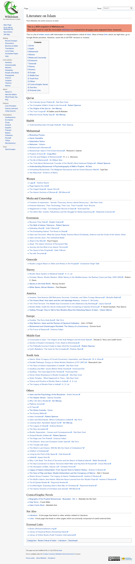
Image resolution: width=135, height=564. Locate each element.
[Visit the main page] (11, 10)
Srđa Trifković (51, 228)
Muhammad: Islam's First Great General (46, 151)
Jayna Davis (104, 304)
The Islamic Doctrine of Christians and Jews (47, 489)
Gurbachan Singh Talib (89, 264)
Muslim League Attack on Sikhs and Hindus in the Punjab (53, 264)
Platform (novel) (36, 404)
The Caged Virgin (36, 189)
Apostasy (8, 62)
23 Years (33, 407)
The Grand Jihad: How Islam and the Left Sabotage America (54, 300)
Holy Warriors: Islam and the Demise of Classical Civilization (54, 323)
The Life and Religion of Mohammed (44, 157)
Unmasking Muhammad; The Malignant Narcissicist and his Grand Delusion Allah (63, 170)
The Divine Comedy (37, 410)
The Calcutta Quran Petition (41, 102)
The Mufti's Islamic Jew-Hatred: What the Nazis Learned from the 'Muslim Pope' (62, 479)
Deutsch (8, 125)
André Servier (72, 394)
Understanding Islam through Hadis (44, 125)
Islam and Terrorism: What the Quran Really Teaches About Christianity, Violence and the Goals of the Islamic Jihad (77, 234)
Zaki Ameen (64, 454)
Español (8, 128)
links (106, 34)
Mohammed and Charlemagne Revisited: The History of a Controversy (58, 326)
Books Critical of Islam (47, 540)
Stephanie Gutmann (104, 212)
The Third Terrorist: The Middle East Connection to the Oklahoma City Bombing (62, 304)
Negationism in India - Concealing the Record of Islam (51, 209)
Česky (7, 122)
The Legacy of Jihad (37, 426)
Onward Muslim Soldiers (39, 435)
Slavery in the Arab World (39, 284)
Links (31, 518)
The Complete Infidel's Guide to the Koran (46, 105)
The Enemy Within (37, 413)
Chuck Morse (103, 464)
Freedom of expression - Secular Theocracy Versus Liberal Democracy (59, 202)
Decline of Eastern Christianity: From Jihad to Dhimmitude (53, 343)
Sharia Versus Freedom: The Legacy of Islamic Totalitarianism (55, 476)
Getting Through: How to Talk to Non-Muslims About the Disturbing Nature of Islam (63, 310)
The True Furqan (36, 111)
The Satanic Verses (37, 398)
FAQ (6, 100)
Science (8, 78)
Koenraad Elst (84, 209)
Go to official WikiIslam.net (8, 28)
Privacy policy (30, 558)
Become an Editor (11, 46)
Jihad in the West (36, 241)
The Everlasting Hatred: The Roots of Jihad (47, 231)
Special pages (10, 149)
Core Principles (10, 106)
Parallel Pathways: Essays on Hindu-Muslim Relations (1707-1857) (57, 362)
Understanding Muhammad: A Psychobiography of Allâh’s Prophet (56, 166)
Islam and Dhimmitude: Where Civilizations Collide (50, 420)
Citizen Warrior (106, 310)
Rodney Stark (75, 349)
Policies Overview (11, 108)
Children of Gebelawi (38, 451)
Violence (8, 83)
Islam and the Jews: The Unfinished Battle (46, 238)
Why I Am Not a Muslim (39, 401)
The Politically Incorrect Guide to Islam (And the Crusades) (53, 346)
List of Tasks (9, 51)
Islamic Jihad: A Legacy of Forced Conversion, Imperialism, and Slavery (59, 359)
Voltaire (42, 144)
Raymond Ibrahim (58, 482)
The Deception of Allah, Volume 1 (43, 467)
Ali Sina (89, 166)
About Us (8, 92)
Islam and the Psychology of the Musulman (47, 394)
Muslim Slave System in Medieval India (45, 274)
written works (44, 34)
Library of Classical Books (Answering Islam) (47, 532)
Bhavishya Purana (37, 135)
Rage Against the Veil (38, 186)
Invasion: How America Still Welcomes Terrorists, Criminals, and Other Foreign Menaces (66, 297)
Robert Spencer (74, 105)
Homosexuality (10, 65)
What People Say (11, 97)
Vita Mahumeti (35, 173)
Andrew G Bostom (96, 470)
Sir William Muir (56, 160)
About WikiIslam (41, 558)
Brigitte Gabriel (55, 222)
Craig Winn (51, 154)
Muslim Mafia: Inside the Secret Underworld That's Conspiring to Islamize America (63, 307)
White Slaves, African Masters (41, 287)
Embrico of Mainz (50, 173)
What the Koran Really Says (41, 115)
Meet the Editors (11, 94)
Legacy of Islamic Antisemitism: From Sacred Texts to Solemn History (58, 470)
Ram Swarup (67, 125)
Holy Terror (34, 502)
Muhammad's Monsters (39, 147)
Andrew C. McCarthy (89, 300)
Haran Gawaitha (36, 138)
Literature (33, 515)
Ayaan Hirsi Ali (53, 189)
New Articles (8, 32)
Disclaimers (51, 558)
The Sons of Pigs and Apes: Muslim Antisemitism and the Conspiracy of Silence (62, 473)
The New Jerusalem (37, 429)
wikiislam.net (67, 30)
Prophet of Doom (36, 154)
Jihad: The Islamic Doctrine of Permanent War (48, 244)
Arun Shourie (89, 205)
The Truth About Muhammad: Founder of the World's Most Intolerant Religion (61, 163)
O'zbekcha (9, 135)
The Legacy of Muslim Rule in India (44, 384)
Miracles (8, 68)
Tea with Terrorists (37, 253)
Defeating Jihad (35, 228)
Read (99, 9)
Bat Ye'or (60, 320)
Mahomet (33, 144)
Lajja (31, 183)
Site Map (7, 34)
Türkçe (7, 140)
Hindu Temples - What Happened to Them (47, 378)
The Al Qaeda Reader (38, 482)
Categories (31, 540)
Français (8, 130)
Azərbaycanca (10, 117)
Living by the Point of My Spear (42, 454)
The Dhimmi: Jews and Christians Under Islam (48, 442)
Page (26, 9)
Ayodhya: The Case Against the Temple (45, 372)
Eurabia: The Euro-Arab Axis (41, 320)
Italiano (7, 133)
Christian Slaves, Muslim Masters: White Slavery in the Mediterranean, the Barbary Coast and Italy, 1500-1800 (75, 277)
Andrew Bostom (56, 426)
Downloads (73, 540)
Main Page (7, 25)
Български (9, 120)
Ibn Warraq (57, 108)
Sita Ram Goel (62, 102)
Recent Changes (11, 41)
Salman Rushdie (54, 398)
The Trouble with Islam (38, 445)
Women (8, 86)
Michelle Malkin (112, 297)
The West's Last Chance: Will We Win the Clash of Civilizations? (56, 448)
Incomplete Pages (11, 54)
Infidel (31, 457)
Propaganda (9, 75)
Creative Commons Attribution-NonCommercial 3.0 (59, 554)
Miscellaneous (10, 143)
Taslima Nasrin (43, 183)
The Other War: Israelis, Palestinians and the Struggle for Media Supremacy (61, 212)
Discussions (9, 43)
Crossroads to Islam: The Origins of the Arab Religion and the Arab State (59, 340)
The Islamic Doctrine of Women (42, 192)
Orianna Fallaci (57, 329)
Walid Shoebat (99, 460)
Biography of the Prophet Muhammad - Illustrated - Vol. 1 (53, 499)
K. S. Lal (68, 274)
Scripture (8, 80)
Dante (50, 410)
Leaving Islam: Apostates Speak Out (44, 423)
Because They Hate (37, 222)
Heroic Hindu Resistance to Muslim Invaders (47, 375)
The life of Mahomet (37, 160)
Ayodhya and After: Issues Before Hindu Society (49, 369)
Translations (9, 48)
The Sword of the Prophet (40, 250)
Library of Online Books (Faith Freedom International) (51, 535)
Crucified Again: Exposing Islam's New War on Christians (52, 486)
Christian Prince (67, 467)
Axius (60, 550)
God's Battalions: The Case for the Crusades (48, 349)
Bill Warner (63, 192)
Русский (8, 138)
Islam (89, 34)
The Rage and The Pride (39, 438)
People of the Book (12, 73)
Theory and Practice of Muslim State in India (47, 381)
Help (7, 56)
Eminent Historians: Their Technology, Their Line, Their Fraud (55, 205)
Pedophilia (9, 70)
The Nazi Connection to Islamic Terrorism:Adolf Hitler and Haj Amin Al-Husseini (62, 464)
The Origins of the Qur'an (40, 108)
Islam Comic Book (36, 505)
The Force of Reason (38, 329)
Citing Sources (10, 111)
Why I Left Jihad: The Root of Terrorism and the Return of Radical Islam (59, 460)
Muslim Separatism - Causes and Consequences (49, 432)
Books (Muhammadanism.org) (42, 529)
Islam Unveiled (35, 416)
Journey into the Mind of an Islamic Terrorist (47, 247)
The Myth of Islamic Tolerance (41, 225)
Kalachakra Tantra (37, 141)
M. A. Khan (97, 359)
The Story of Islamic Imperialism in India (46, 365)
